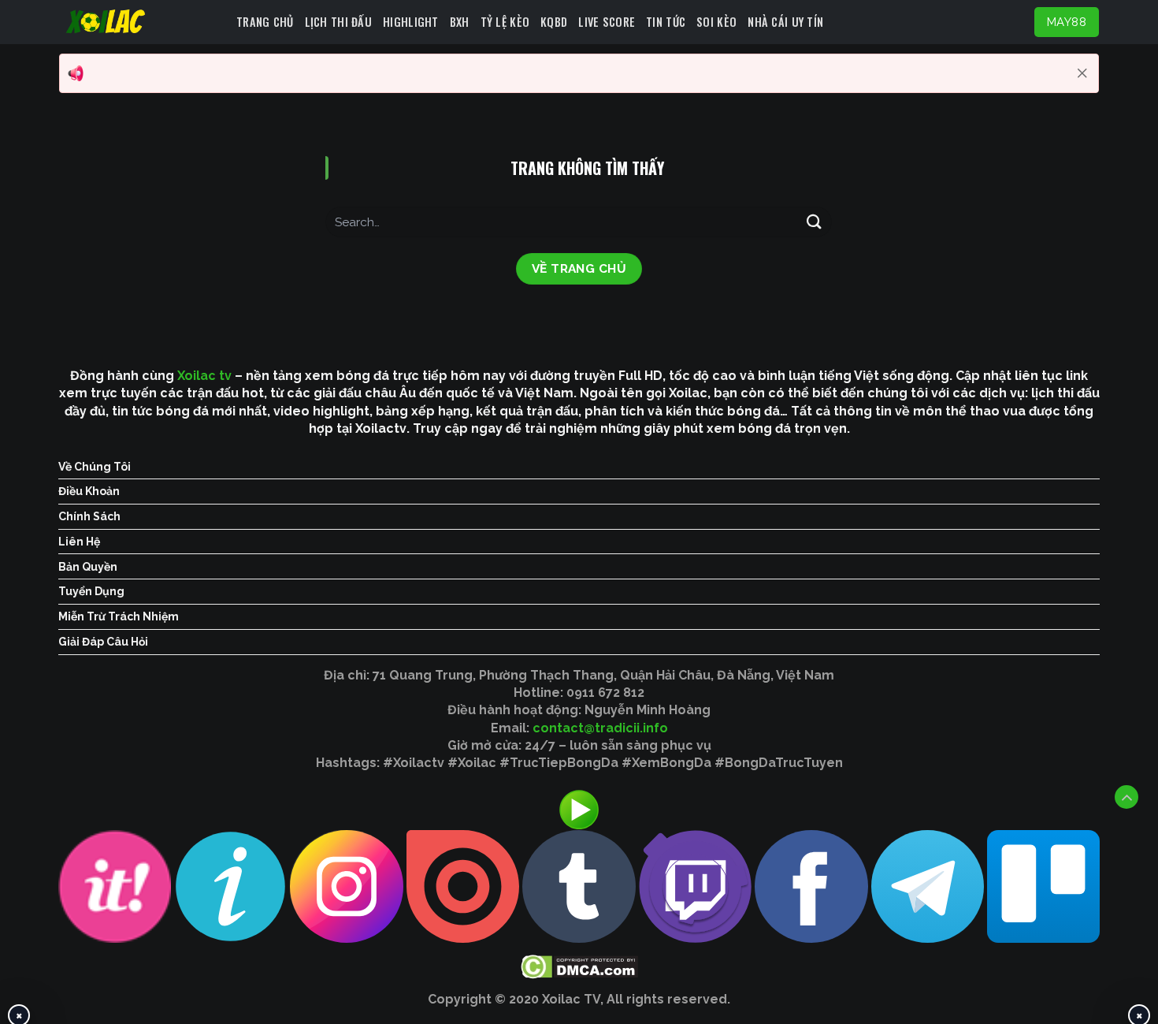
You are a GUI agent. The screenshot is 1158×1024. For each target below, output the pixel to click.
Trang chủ (265, 21)
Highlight (411, 21)
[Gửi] (814, 222)
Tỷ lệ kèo (505, 21)
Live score (606, 21)
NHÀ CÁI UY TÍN (785, 21)
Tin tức (665, 21)
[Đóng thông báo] (1082, 73)
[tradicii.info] (142, 22)
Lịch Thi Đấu (338, 21)
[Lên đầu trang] (1126, 797)
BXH (460, 21)
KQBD (553, 21)
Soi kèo (716, 21)
